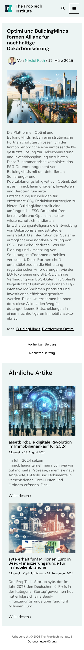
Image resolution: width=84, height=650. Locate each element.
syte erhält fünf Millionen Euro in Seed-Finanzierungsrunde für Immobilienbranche (40, 563)
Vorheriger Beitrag (42, 344)
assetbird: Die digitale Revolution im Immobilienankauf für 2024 (40, 444)
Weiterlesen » (20, 495)
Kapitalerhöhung (33, 573)
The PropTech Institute (29, 8)
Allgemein (15, 452)
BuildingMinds (28, 329)
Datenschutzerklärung (42, 641)
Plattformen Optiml (58, 329)
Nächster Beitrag (42, 352)
